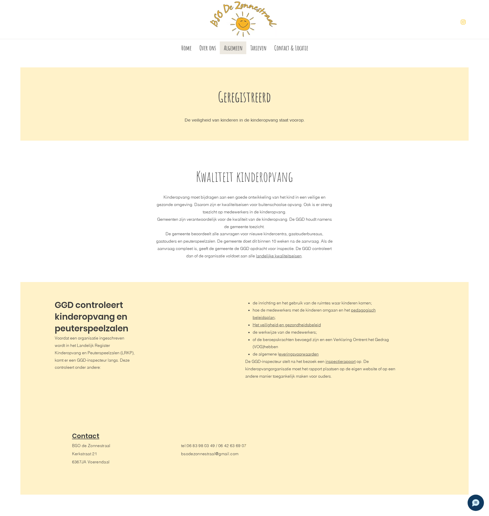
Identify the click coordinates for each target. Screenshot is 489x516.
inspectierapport (340, 361)
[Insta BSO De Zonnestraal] (463, 22)
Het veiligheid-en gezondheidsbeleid (287, 324)
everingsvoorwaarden (299, 354)
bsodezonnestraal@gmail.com (209, 453)
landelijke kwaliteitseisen (279, 255)
